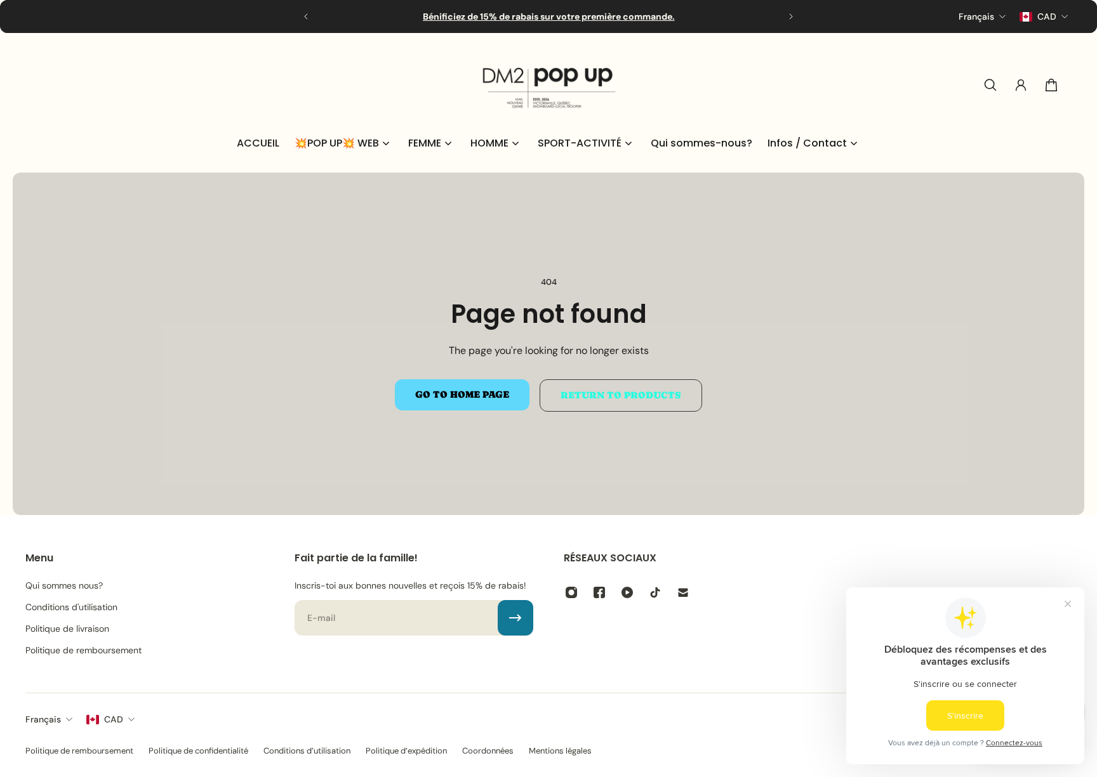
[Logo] (548, 85)
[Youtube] (627, 592)
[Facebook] (599, 592)
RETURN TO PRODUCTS (621, 395)
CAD (113, 719)
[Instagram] (571, 592)
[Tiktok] (655, 592)
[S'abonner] (515, 618)
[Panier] (1051, 85)
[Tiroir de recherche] (990, 85)
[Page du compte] (1021, 85)
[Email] (683, 592)
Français (43, 719)
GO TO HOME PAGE (462, 394)
